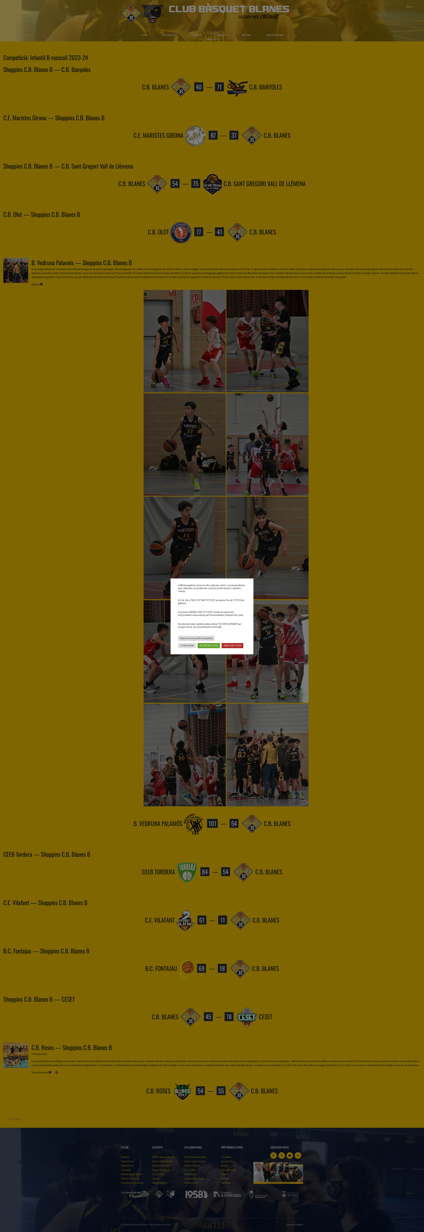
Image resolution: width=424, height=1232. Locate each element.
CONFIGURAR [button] (187, 645)
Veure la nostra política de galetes (196, 638)
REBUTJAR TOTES (232, 645)
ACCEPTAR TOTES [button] (209, 645)
